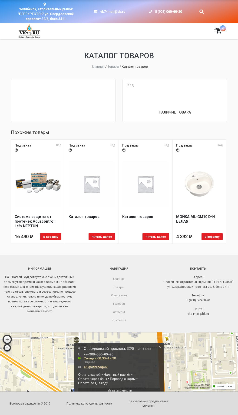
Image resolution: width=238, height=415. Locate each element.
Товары (118, 287)
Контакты (119, 320)
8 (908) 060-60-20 (168, 11)
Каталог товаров (84, 216)
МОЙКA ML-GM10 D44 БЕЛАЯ (195, 219)
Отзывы (119, 312)
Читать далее (102, 236)
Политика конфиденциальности (89, 403)
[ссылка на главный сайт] (29, 31)
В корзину (50, 236)
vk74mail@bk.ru (112, 11)
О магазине (119, 295)
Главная (119, 279)
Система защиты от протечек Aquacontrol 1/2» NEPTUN (34, 221)
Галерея (119, 303)
